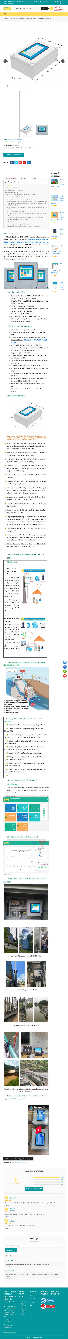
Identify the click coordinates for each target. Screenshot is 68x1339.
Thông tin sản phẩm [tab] (10, 178)
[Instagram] (60, 3)
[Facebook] (58, 3)
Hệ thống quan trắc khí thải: (15, 196)
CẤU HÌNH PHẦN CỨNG (12, 188)
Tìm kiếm (45, 8)
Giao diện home (12, 222)
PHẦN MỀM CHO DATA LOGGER (15, 190)
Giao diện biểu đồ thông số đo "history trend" (20, 224)
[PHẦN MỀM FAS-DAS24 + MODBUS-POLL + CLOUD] (54, 198)
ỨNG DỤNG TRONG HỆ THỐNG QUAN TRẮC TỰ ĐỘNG (21, 194)
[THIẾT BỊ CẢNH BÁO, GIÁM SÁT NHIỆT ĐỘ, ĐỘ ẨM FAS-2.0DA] (54, 181)
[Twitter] (62, 3)
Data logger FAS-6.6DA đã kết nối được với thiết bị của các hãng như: (26, 217)
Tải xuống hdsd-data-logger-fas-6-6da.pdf (19, 1159)
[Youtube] (63, 3)
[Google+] (20, 162)
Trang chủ (6, 18)
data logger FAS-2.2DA (19, 1162)
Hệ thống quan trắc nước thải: (16, 211)
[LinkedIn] (29, 162)
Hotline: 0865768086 (59, 8)
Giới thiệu (32, 1296)
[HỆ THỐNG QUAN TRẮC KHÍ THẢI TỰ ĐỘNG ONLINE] (54, 266)
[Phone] (65, 671)
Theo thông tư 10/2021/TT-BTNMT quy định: (20, 199)
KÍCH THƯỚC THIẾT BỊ (12, 192)
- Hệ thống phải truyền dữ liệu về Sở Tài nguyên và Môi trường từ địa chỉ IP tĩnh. (27, 208)
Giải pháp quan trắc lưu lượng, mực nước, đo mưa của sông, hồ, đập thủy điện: (27, 214)
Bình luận (23, 178)
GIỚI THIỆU (9, 185)
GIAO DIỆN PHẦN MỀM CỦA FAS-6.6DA (17, 219)
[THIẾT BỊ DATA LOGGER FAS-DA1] (54, 214)
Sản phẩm (33, 1299)
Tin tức (32, 1302)
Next (63, 61)
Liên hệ (32, 1305)
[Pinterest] (24, 162)
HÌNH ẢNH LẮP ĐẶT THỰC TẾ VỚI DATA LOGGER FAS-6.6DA (23, 226)
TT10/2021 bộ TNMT (31, 340)
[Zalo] (65, 667)
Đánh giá (33, 178)
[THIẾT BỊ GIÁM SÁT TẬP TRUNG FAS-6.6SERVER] (54, 231)
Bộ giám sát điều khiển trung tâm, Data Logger (23, 18)
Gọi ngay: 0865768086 (14, 155)
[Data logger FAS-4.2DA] (54, 285)
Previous (5, 61)
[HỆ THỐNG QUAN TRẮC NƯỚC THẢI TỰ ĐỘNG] (54, 247)
